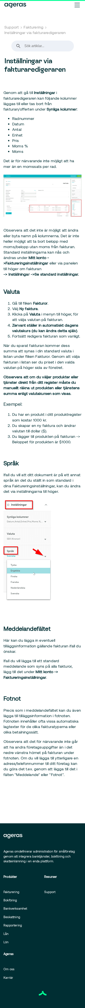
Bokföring (10, 900)
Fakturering (33, 27)
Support (11, 27)
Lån (6, 934)
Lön (6, 942)
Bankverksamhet (15, 908)
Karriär (8, 977)
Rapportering (12, 925)
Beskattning (11, 917)
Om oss (8, 969)
